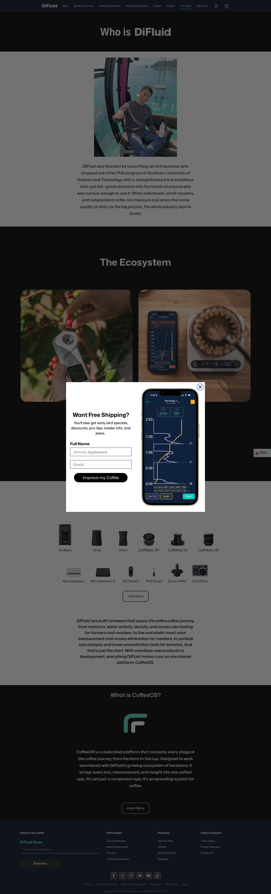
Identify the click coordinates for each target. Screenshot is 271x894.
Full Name (79, 443)
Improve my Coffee (101, 478)
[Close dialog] (200, 387)
